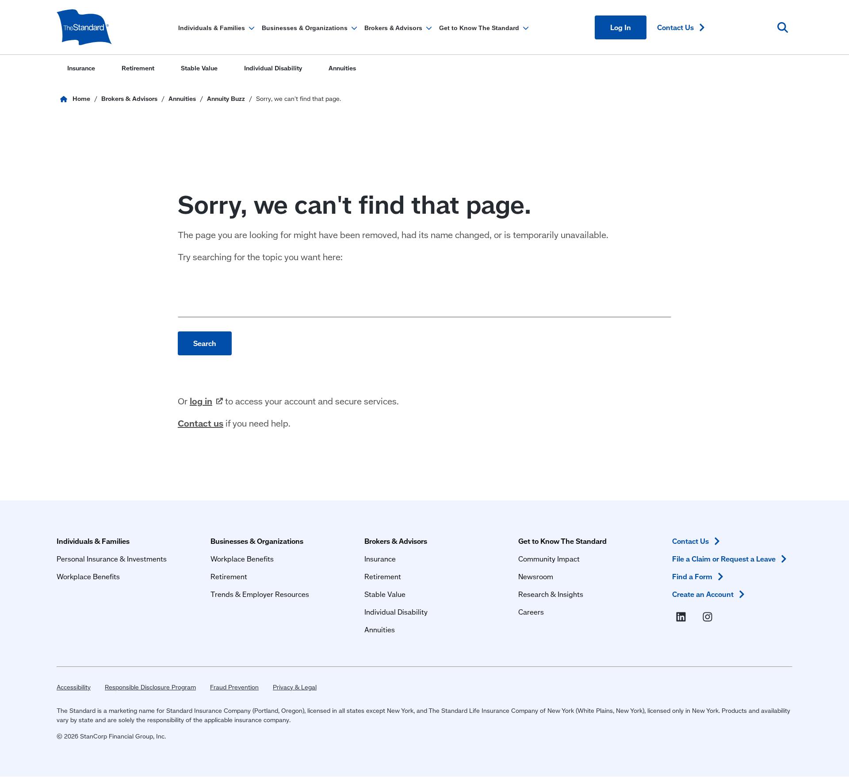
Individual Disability (396, 611)
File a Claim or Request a (724, 558)
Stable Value (384, 594)
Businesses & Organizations (256, 541)
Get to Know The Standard (562, 541)
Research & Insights (550, 594)
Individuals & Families (93, 541)
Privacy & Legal (295, 687)
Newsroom (535, 576)
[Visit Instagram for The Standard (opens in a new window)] (709, 617)
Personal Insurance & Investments (112, 558)
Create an (703, 594)
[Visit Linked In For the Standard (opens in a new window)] (682, 617)
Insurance (380, 558)
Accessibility (74, 687)
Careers (531, 611)
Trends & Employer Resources (259, 594)
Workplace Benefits (88, 576)
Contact (675, 27)
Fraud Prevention (234, 687)
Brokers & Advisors (395, 541)
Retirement (228, 576)
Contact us (200, 423)
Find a (692, 576)
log (201, 401)
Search (204, 343)
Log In (620, 27)
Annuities (379, 629)
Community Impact (549, 558)
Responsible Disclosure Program (150, 687)
